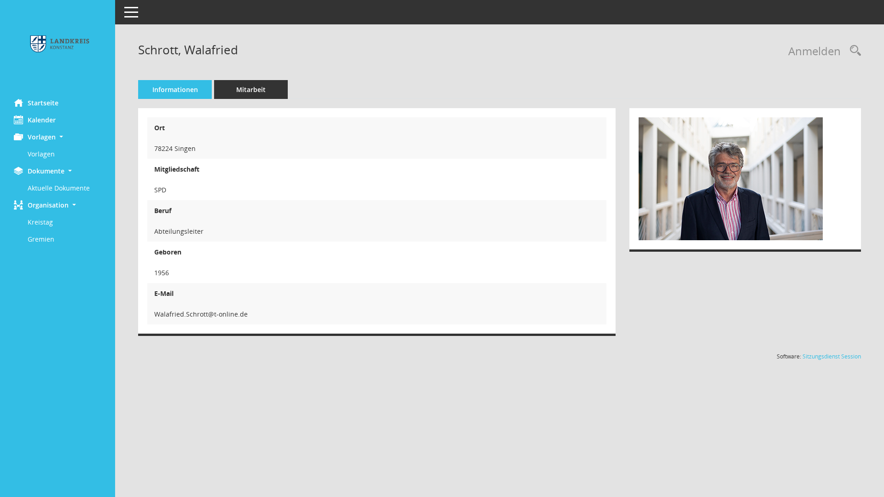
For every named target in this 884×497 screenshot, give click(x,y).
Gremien (41, 239)
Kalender (42, 120)
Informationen (175, 89)
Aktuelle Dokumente (59, 188)
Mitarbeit (251, 89)
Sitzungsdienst (832, 356)
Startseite (43, 102)
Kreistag (40, 222)
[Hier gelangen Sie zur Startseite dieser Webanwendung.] (57, 46)
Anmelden (814, 50)
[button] (57, 136)
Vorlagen (41, 154)
